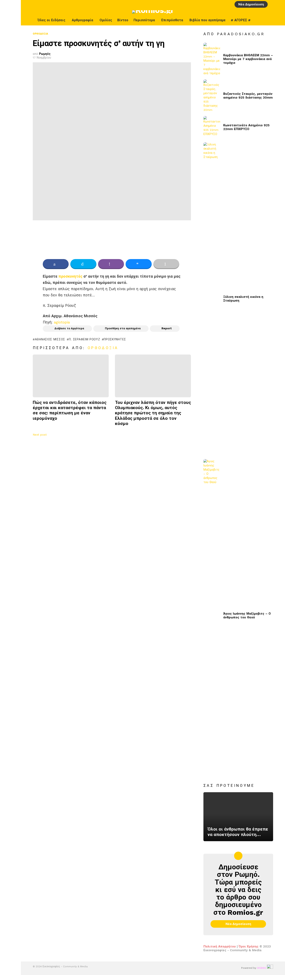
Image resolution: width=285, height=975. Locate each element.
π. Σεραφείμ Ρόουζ (84, 339)
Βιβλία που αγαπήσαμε (207, 20)
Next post (40, 434)
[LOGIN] (272, 4)
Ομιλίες (106, 20)
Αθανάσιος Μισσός (50, 339)
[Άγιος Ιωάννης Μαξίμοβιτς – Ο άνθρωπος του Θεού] (211, 615)
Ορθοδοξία (103, 348)
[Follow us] (278, 20)
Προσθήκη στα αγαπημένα (123, 328)
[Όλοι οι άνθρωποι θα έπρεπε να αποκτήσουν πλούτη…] (238, 816)
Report (166, 328)
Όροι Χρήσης (249, 946)
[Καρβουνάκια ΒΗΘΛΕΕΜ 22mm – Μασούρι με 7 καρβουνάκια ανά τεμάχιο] (211, 59)
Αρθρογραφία (82, 20)
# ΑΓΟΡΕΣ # (241, 20)
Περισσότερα (144, 20)
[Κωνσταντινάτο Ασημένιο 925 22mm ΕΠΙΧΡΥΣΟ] (211, 127)
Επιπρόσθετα (172, 20)
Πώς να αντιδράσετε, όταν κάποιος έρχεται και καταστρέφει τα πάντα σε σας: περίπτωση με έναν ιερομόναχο (69, 410)
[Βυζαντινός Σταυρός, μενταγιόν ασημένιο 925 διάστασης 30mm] (211, 95)
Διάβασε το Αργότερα (69, 328)
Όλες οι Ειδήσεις (51, 20)
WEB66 (261, 967)
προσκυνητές (70, 276)
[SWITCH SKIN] (269, 20)
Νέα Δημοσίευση (251, 4)
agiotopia (62, 322)
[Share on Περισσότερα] (166, 264)
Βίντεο (122, 20)
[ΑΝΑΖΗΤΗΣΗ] (279, 4)
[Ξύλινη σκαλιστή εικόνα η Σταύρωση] (211, 298)
